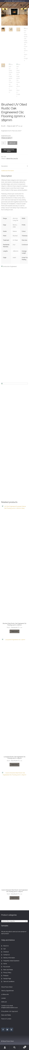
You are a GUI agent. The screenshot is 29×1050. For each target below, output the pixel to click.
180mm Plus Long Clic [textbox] (14, 921)
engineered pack (6, 135)
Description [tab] (4, 166)
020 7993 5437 (9, 1)
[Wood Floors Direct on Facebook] (3, 1030)
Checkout (6, 952)
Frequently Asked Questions (11, 960)
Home (5, 963)
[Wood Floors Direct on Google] (11, 1030)
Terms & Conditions (8, 981)
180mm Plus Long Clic (12, 158)
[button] (25, 10)
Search (14, 1047)
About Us (6, 946)
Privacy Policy (7, 972)
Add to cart (12, 143)
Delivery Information (9, 957)
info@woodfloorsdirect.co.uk (19, 1)
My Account (5, 1047)
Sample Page (7, 978)
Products (5, 975)
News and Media (8, 969)
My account (6, 966)
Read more (14, 631)
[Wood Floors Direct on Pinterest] (7, 1030)
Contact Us (6, 954)
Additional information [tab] (7, 170)
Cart (4, 949)
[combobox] (14, 921)
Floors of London (6, 1019)
